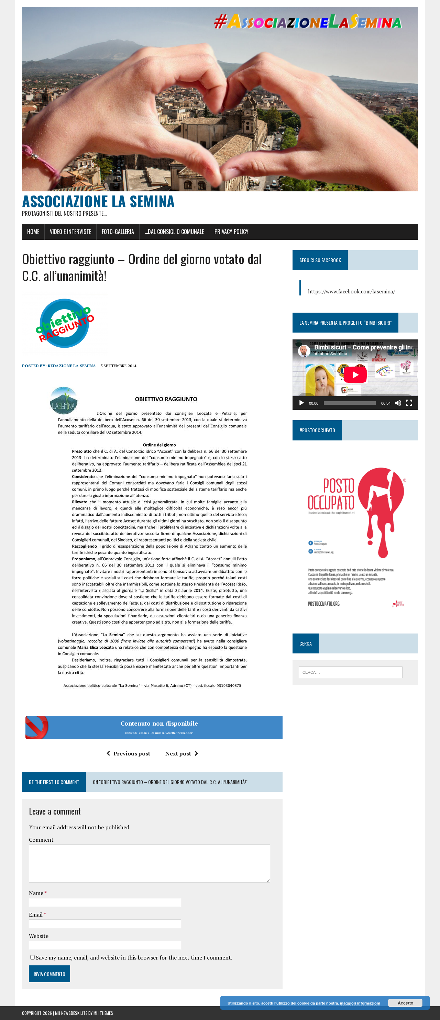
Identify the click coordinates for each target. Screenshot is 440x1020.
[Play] (301, 403)
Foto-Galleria (118, 231)
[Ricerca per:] (351, 671)
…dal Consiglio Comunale (174, 231)
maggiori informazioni (360, 1003)
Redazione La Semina (72, 365)
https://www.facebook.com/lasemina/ (351, 291)
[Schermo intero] (409, 403)
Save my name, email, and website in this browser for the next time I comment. (134, 957)
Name (36, 893)
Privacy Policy (231, 231)
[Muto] (398, 403)
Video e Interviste (70, 231)
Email (36, 914)
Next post (178, 753)
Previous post (131, 753)
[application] (355, 374)
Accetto (405, 1003)
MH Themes (103, 1013)
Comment (41, 839)
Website (38, 936)
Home (33, 231)
